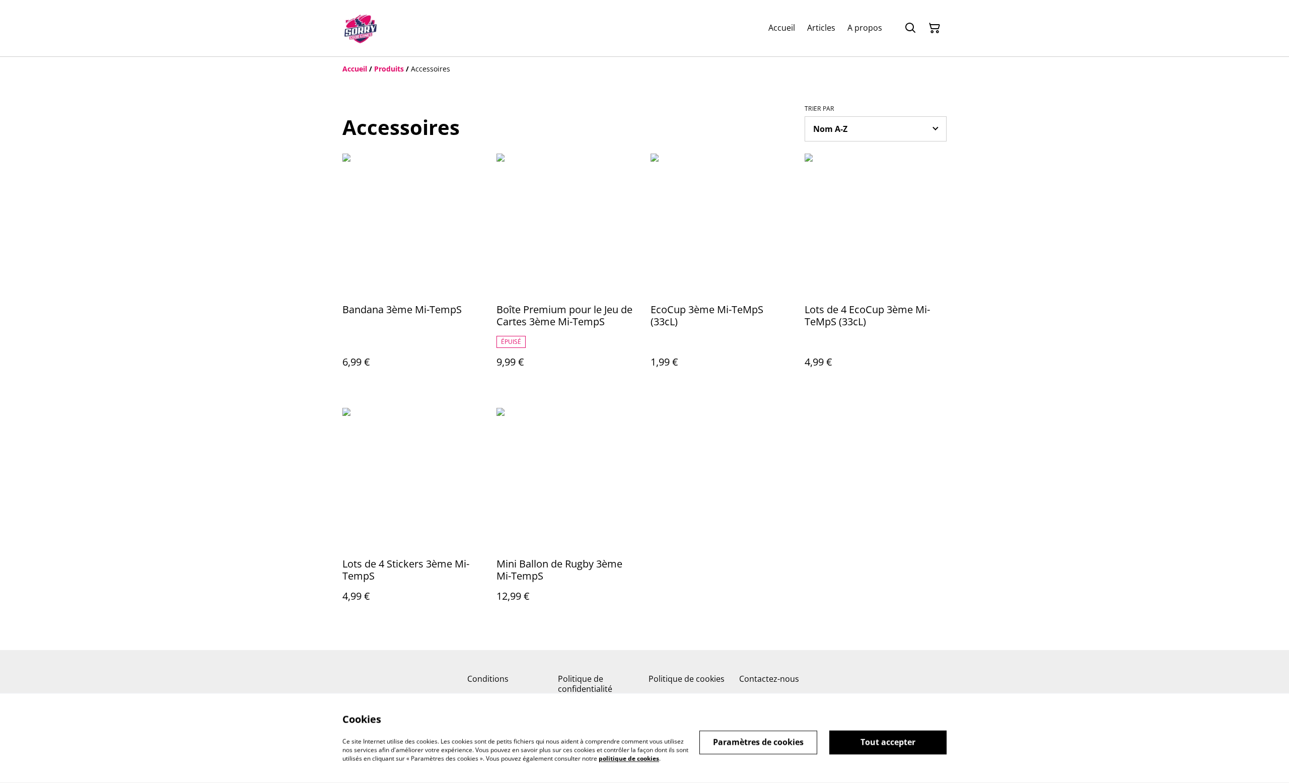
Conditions (488, 678)
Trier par (819, 108)
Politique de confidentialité (585, 683)
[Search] (910, 28)
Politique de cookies (687, 678)
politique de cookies (629, 758)
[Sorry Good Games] (360, 28)
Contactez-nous (769, 678)
